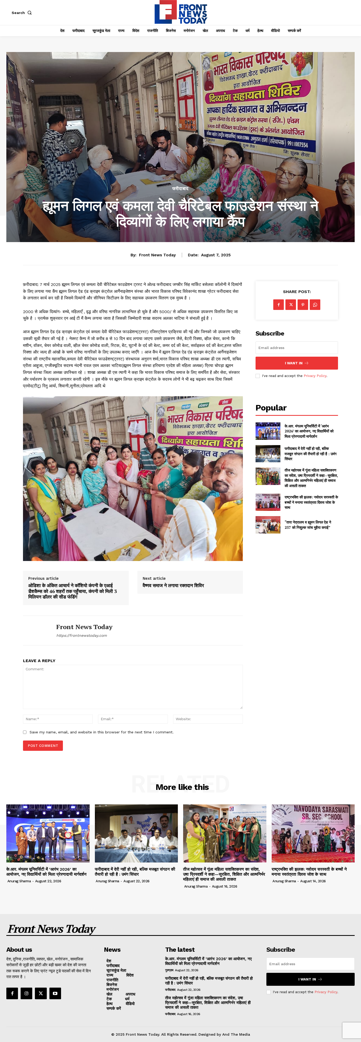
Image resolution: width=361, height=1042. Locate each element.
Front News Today (157, 255)
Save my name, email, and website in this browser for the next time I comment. (102, 732)
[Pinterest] (303, 304)
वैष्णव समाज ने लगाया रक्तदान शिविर (173, 585)
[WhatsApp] (315, 304)
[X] (290, 304)
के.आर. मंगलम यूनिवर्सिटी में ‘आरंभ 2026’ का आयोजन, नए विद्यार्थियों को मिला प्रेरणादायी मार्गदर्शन (309, 431)
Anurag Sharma (19, 881)
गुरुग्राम (169, 970)
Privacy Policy (315, 376)
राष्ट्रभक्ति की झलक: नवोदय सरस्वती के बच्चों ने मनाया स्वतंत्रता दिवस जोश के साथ (311, 502)
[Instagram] (26, 993)
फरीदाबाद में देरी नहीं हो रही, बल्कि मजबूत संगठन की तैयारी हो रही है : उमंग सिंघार (310, 453)
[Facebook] (278, 304)
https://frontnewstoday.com (81, 635)
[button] (23, 12)
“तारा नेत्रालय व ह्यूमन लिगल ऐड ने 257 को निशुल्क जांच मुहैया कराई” (308, 525)
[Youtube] (55, 993)
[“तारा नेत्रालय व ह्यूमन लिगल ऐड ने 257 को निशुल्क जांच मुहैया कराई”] (268, 524)
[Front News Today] (35, 630)
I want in (294, 363)
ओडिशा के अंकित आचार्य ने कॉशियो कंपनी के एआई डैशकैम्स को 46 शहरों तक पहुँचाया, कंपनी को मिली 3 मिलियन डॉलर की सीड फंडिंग (72, 591)
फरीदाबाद (180, 188)
